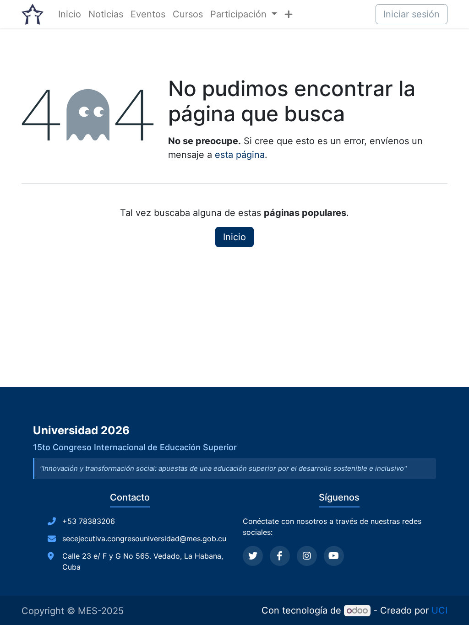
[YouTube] (334, 556)
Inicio (234, 237)
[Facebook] (280, 556)
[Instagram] (307, 556)
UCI (439, 610)
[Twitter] (253, 556)
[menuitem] (70, 14)
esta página (240, 154)
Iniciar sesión (411, 14)
